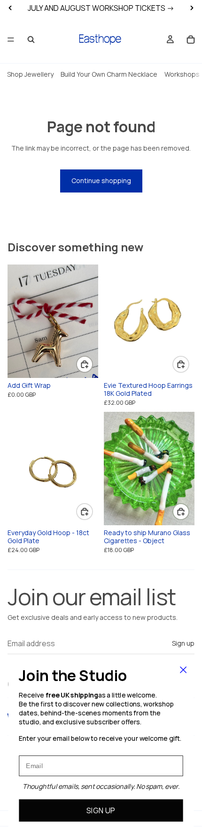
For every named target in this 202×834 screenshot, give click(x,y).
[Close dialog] (183, 670)
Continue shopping (101, 180)
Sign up (183, 643)
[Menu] (11, 39)
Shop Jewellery (30, 74)
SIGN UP (100, 810)
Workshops (182, 74)
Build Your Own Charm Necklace (109, 74)
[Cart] (190, 39)
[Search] (31, 39)
